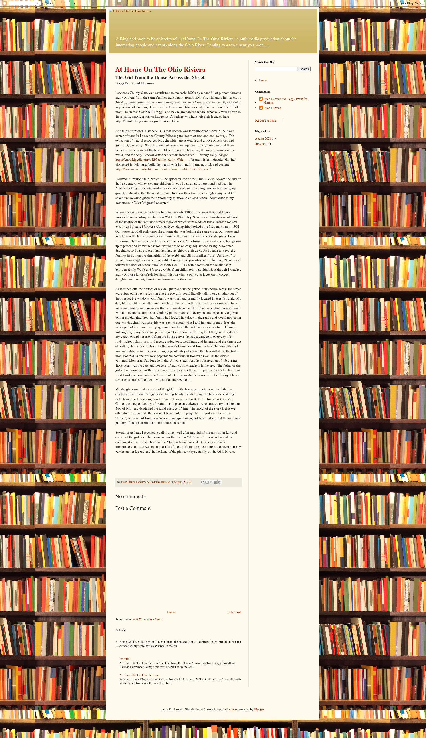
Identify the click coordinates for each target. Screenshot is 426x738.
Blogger (259, 709)
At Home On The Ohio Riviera (138, 675)
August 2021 (263, 138)
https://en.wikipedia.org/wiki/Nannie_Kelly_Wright (150, 159)
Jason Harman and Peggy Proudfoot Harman (286, 101)
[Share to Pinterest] (219, 482)
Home (171, 612)
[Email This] (203, 482)
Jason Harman (272, 108)
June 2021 (261, 144)
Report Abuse (265, 120)
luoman (232, 709)
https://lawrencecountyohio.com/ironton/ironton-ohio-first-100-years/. (163, 169)
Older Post (234, 612)
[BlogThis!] (207, 482)
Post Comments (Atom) (147, 619)
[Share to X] (211, 482)
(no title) (124, 659)
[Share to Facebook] (215, 482)
